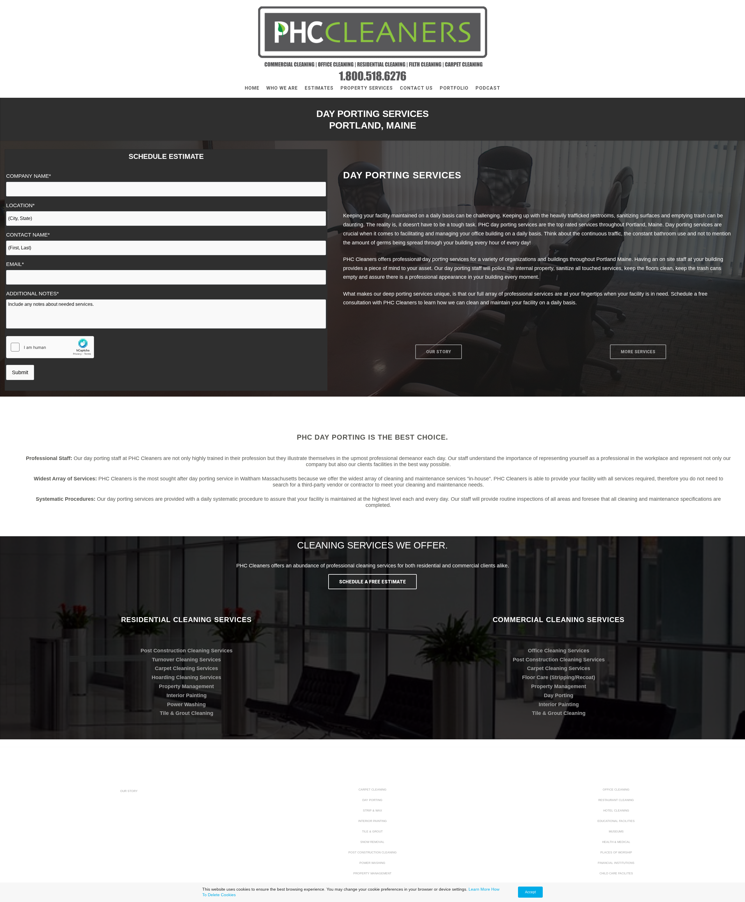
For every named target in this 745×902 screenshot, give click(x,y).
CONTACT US (416, 88)
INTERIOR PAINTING (372, 821)
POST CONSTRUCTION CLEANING (372, 852)
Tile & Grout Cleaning (186, 713)
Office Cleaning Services (558, 651)
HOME (252, 88)
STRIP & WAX (372, 810)
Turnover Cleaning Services (186, 660)
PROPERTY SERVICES (366, 88)
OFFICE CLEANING (616, 789)
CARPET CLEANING (372, 789)
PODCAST (488, 88)
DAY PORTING (372, 800)
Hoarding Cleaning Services (186, 677)
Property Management (186, 686)
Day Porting (558, 695)
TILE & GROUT (372, 831)
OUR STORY (438, 351)
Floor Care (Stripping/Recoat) (558, 677)
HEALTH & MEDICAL (616, 842)
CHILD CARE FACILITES (616, 873)
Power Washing (186, 704)
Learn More (479, 889)
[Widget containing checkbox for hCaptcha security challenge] (50, 347)
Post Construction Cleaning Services (187, 651)
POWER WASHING (372, 862)
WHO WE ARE (282, 88)
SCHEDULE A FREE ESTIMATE (372, 582)
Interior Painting (186, 695)
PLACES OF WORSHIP (616, 852)
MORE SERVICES (638, 351)
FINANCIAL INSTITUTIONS (616, 862)
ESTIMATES (319, 88)
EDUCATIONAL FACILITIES (616, 821)
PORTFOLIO (454, 88)
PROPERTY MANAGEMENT (372, 873)
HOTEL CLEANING (616, 810)
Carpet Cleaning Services (186, 668)
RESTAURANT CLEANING (616, 800)
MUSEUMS (616, 831)
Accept (530, 892)
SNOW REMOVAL (372, 842)
